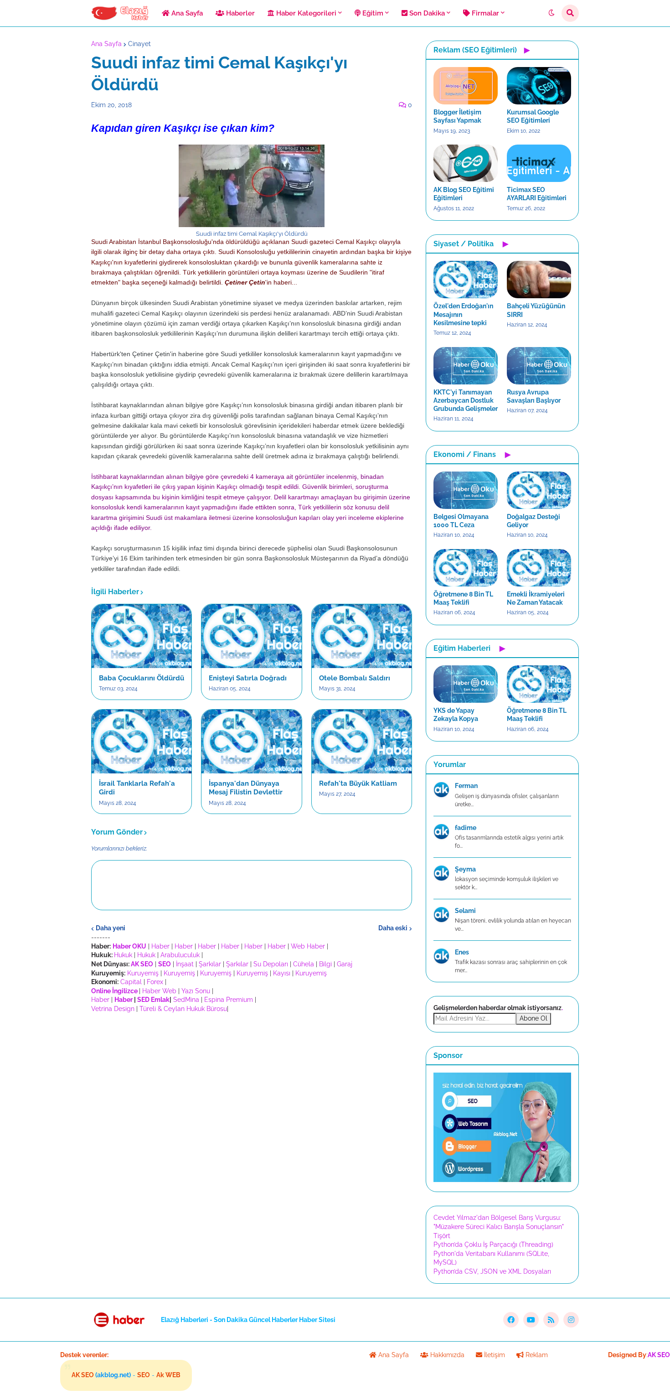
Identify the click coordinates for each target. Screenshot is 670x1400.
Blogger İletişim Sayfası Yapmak (457, 116)
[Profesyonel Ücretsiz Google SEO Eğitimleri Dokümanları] (502, 1179)
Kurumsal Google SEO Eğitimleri (533, 116)
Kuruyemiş (143, 973)
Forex (155, 981)
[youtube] (531, 1319)
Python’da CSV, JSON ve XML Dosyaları (492, 1271)
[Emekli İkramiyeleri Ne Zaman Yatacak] (539, 567)
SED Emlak (153, 999)
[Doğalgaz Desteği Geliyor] (539, 490)
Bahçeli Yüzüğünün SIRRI (536, 310)
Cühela (303, 964)
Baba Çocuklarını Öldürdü (141, 678)
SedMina (186, 999)
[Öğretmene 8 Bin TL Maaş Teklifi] (465, 567)
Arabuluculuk (180, 955)
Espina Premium (228, 999)
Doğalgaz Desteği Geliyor (533, 521)
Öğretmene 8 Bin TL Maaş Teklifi (463, 598)
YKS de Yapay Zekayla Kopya (455, 714)
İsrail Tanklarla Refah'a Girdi (137, 788)
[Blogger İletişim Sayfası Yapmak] (465, 85)
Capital (131, 981)
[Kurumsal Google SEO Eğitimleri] (539, 85)
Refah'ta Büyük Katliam (358, 783)
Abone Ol (533, 1018)
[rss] (551, 1319)
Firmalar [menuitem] (484, 13)
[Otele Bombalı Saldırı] (362, 636)
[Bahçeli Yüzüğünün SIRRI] (539, 279)
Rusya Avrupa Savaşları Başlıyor (534, 396)
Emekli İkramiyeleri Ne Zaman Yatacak (536, 598)
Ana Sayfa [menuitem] (186, 13)
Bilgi (325, 964)
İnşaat (185, 964)
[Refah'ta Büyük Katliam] (362, 741)
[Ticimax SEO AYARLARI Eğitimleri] (539, 163)
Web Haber (308, 946)
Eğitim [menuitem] (372, 13)
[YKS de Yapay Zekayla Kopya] (465, 684)
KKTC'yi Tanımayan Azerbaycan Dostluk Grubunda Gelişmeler (465, 400)
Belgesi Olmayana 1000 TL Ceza (461, 521)
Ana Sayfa (106, 44)
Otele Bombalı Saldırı (354, 678)
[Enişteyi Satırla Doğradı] (251, 636)
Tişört (441, 1235)
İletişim (493, 1355)
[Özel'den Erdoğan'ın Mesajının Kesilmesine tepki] (465, 279)
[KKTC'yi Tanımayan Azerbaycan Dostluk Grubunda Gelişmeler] (465, 365)
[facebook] (511, 1319)
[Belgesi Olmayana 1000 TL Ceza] (465, 490)
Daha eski (392, 928)
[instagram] (571, 1319)
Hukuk (123, 955)
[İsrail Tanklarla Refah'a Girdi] (141, 741)
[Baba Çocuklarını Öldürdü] (141, 636)
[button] (551, 13)
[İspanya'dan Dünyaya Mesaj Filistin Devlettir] (251, 741)
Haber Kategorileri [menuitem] (305, 13)
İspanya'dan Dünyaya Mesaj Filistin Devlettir (246, 788)
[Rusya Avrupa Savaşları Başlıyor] (539, 365)
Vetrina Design (112, 1008)
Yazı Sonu (195, 991)
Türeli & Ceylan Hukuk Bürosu (183, 1008)
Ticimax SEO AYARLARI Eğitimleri (537, 194)
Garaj (344, 964)
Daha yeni (110, 928)
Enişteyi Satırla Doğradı (248, 678)
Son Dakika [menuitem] (426, 13)
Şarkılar (210, 964)
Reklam (536, 1355)
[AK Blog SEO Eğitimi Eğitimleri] (465, 163)
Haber (160, 946)
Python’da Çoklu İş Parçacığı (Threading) (493, 1244)
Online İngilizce (114, 991)
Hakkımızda (446, 1355)
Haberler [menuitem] (239, 13)
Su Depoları (270, 964)
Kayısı (281, 973)
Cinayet (139, 44)
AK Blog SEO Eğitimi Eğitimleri (463, 194)
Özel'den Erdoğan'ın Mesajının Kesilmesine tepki (463, 314)
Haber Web (159, 991)
